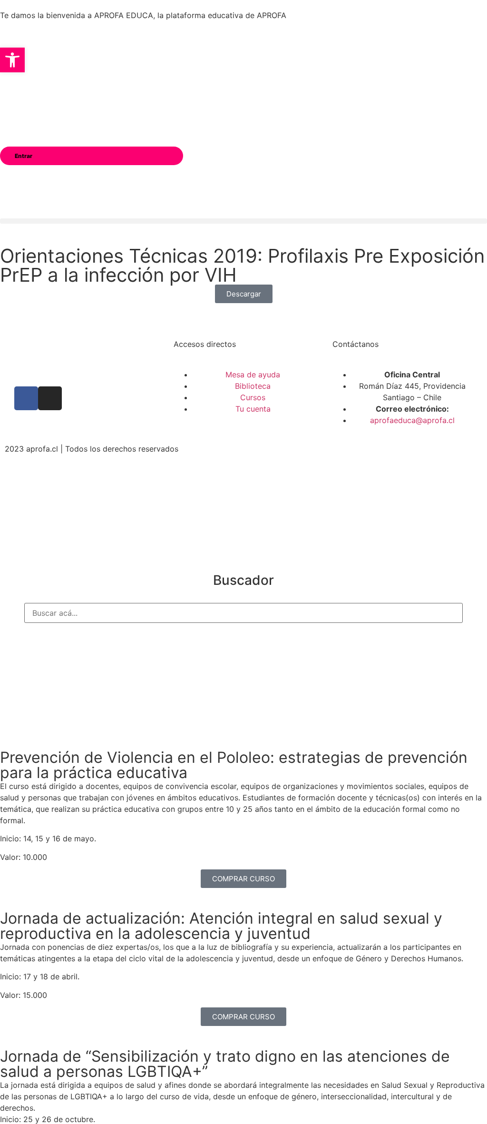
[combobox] (243, 613)
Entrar (23, 155)
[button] (243, 221)
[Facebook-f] (26, 398)
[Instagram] (50, 398)
